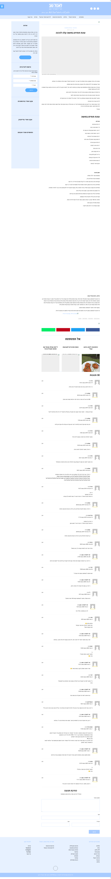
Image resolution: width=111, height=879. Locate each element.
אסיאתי (76, 852)
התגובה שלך (96, 798)
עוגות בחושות (96, 318)
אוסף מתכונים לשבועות (71, 347)
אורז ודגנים (97, 854)
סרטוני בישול (72, 17)
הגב (42, 381)
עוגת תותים (90, 318)
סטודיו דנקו (41, 875)
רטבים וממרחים (74, 860)
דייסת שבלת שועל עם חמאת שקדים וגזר (50, 348)
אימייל (98, 821)
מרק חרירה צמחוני (24, 153)
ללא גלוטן (97, 850)
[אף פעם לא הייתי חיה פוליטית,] (17, 105)
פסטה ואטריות (74, 854)
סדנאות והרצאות (57, 17)
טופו (98, 848)
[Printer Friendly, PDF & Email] (70, 314)
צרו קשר (29, 17)
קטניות (98, 856)
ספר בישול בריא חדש (23, 160)
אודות (35, 17)
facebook (28, 848)
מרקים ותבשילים (74, 846)
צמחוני (76, 858)
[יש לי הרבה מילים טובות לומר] (33, 107)
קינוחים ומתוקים (68, 28)
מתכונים (81, 17)
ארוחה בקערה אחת (73, 850)
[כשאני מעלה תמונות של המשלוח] (17, 109)
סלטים (98, 846)
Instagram (28, 850)
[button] (2, 6)
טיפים (65, 17)
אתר (68, 821)
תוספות (76, 856)
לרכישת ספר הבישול (45, 17)
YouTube (28, 852)
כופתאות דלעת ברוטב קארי (91, 348)
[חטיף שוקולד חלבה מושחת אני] (25, 109)
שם (98, 814)
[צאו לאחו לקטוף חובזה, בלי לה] (33, 109)
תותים (80, 318)
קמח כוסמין (84, 318)
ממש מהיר (97, 852)
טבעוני (98, 860)
